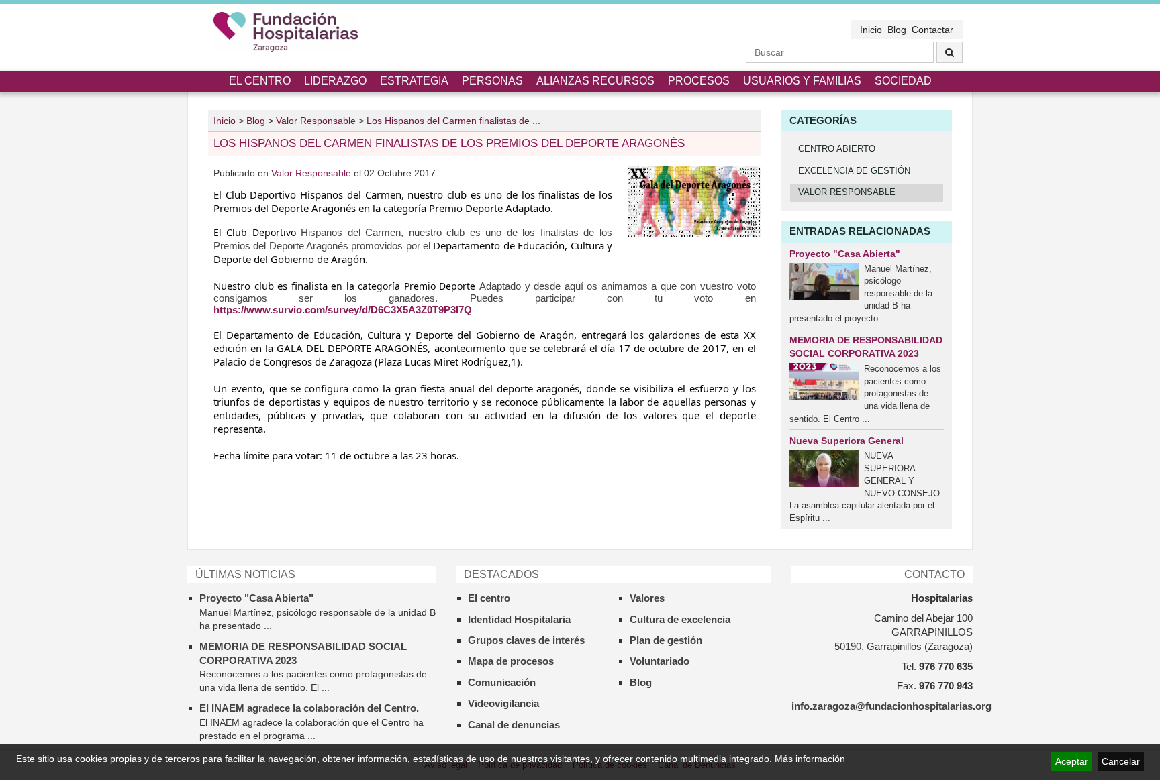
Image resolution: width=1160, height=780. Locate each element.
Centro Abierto (836, 149)
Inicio (871, 29)
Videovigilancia (503, 703)
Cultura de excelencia (680, 619)
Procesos (699, 81)
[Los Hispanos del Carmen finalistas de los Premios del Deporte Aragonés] (694, 201)
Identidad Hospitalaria (519, 619)
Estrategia (414, 81)
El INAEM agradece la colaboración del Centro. (309, 708)
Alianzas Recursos (595, 81)
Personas (492, 81)
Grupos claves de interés (526, 640)
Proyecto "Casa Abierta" (844, 253)
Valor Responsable (312, 173)
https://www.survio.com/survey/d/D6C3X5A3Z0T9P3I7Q (342, 309)
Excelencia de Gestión (854, 171)
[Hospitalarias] (285, 32)
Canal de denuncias (514, 724)
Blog (896, 29)
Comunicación (502, 682)
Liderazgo (335, 81)
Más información (810, 758)
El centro (260, 81)
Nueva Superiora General (846, 440)
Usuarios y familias (802, 81)
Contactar (932, 29)
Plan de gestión (666, 640)
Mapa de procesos (511, 661)
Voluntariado (659, 661)
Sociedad (903, 81)
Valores (647, 598)
